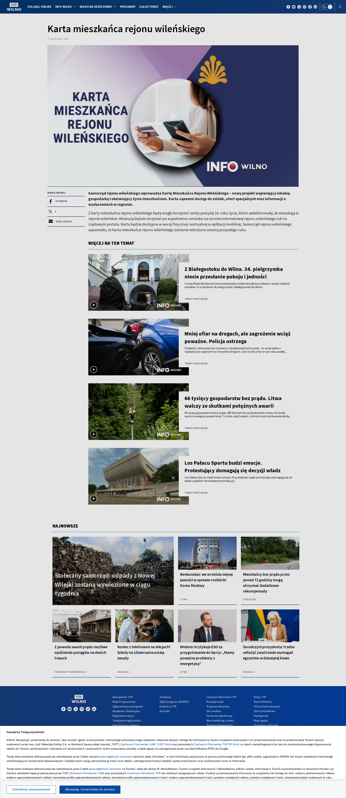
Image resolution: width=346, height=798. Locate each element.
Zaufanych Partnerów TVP (144, 773)
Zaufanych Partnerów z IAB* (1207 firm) (145, 744)
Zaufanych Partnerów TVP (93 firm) (216, 744)
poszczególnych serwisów (116, 756)
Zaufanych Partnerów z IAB (86, 773)
